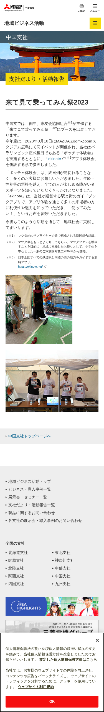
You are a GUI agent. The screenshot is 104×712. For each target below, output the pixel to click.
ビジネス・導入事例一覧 (29, 489)
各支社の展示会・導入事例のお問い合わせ (45, 520)
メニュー (95, 10)
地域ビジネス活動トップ (29, 481)
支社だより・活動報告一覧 (31, 505)
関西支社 (16, 576)
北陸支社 (16, 568)
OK (52, 701)
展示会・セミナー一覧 (27, 497)
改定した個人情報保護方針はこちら (68, 659)
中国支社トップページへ (29, 436)
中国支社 (62, 576)
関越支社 (16, 560)
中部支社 (62, 568)
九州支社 (62, 584)
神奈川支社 (64, 560)
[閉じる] (97, 640)
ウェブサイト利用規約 (36, 687)
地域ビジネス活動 (24, 23)
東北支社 (62, 552)
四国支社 (16, 584)
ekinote (54, 158)
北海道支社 (18, 552)
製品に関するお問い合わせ (31, 512)
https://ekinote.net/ (30, 266)
